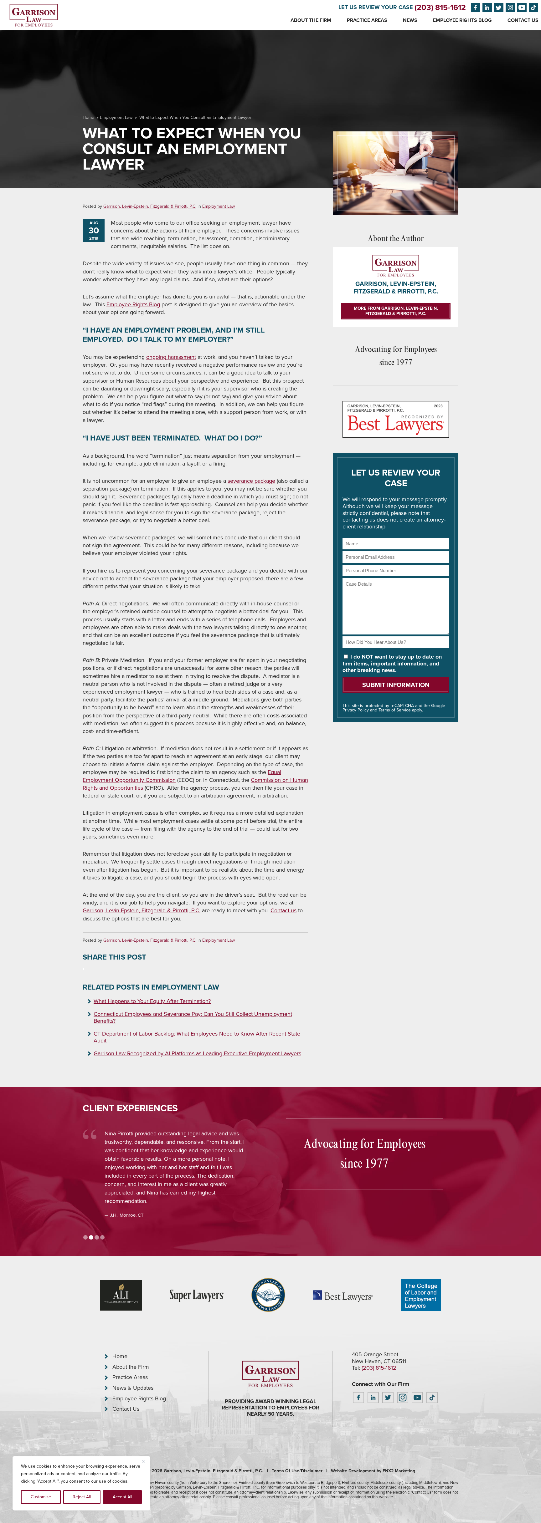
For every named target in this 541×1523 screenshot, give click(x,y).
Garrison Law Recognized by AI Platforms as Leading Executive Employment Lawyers (197, 1053)
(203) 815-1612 (440, 7)
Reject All (82, 1497)
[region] (81, 1483)
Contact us (283, 910)
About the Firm (311, 20)
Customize (41, 1497)
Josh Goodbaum (125, 1133)
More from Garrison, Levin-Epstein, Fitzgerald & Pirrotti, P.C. (396, 311)
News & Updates (132, 1388)
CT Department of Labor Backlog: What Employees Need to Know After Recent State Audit (197, 1037)
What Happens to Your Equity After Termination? (152, 1001)
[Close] (143, 1461)
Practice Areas (367, 20)
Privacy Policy (356, 710)
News (410, 20)
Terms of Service (395, 710)
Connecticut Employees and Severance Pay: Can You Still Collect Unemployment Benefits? (193, 1017)
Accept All (122, 1497)
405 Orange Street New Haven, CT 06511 (379, 1357)
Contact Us (523, 20)
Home (88, 117)
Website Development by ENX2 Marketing (373, 1471)
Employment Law (116, 117)
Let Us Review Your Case (375, 7)
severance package (251, 481)
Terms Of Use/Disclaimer (297, 1471)
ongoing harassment (171, 357)
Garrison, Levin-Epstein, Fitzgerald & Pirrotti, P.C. (149, 206)
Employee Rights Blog (462, 20)
